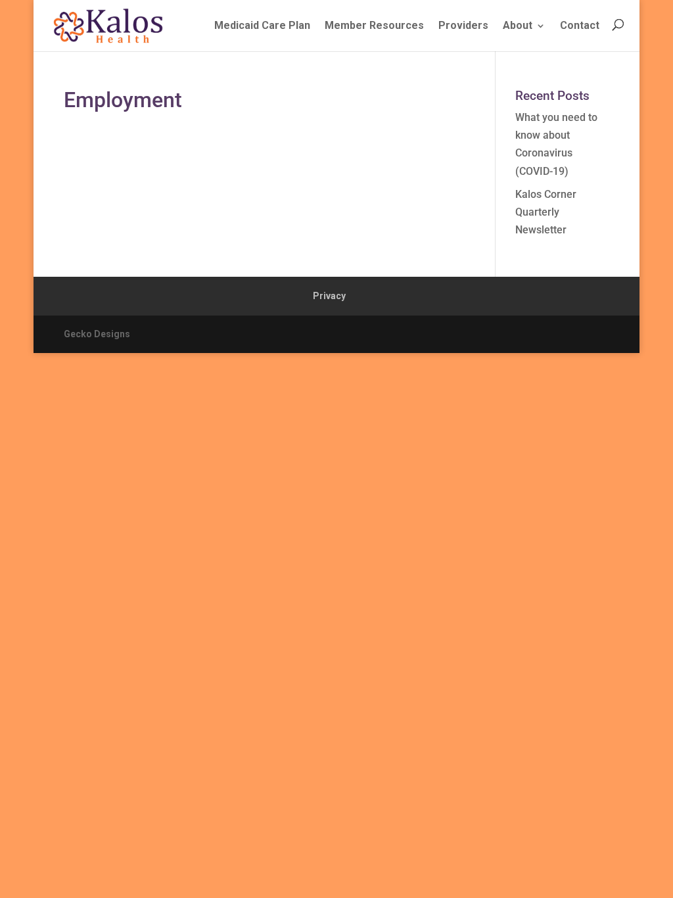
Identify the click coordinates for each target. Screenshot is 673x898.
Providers (463, 25)
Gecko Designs (97, 334)
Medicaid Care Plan (262, 25)
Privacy (329, 296)
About (517, 25)
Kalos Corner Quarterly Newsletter (545, 212)
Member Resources (374, 25)
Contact (579, 25)
